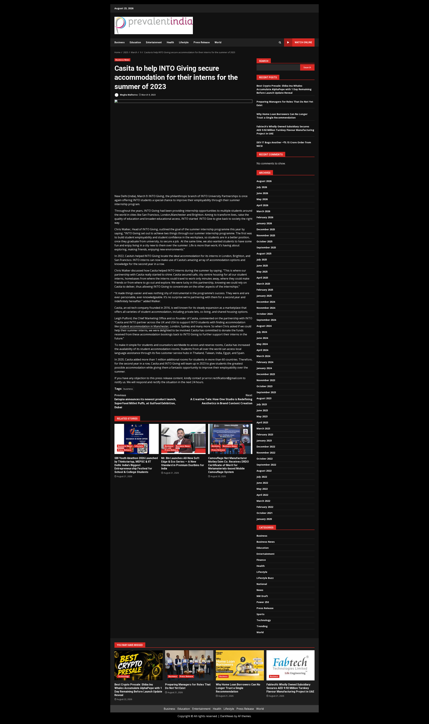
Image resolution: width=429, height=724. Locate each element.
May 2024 (262, 344)
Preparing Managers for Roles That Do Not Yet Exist (189, 665)
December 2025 (266, 229)
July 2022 (262, 476)
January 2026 (264, 223)
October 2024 (264, 313)
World (218, 42)
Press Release (202, 42)
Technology (264, 620)
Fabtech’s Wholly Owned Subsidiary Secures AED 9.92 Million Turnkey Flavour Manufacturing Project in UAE (285, 130)
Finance (261, 559)
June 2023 (262, 410)
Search (263, 61)
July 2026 (262, 187)
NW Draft (262, 596)
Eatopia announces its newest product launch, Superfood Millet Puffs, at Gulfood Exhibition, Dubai (145, 401)
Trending (262, 626)
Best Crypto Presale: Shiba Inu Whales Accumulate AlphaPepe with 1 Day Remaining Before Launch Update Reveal (284, 89)
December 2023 (266, 374)
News (260, 590)
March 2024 (263, 356)
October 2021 (264, 513)
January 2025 (264, 295)
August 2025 (264, 253)
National (262, 584)
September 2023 (266, 392)
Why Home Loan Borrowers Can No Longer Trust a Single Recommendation (240, 665)
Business (119, 42)
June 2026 (262, 193)
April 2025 (262, 277)
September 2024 (266, 319)
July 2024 (262, 332)
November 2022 (266, 452)
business (128, 388)
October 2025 (264, 241)
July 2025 (262, 259)
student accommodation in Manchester (144, 326)
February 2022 (265, 506)
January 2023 (264, 440)
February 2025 (265, 289)
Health (170, 42)
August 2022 (264, 470)
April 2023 (262, 422)
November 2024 (266, 307)
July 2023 (262, 404)
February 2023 (265, 434)
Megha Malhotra (128, 94)
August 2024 (264, 325)
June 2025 (262, 265)
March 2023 (263, 428)
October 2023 (264, 386)
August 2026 (264, 181)
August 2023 (264, 398)
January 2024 (264, 368)
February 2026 (265, 217)
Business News (122, 60)
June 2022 (262, 482)
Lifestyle (184, 42)
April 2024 (262, 350)
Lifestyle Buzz (265, 578)
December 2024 (266, 301)
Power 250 (263, 602)
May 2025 (262, 271)
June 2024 (262, 338)
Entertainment (154, 42)
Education (135, 42)
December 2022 (266, 446)
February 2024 (265, 362)
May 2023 (262, 416)
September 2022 (266, 464)
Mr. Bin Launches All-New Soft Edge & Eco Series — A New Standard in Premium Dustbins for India (183, 439)
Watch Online (303, 42)
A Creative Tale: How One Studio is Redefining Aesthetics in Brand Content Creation (221, 399)
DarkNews (226, 716)
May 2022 (262, 488)
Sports (260, 614)
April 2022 (262, 494)
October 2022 (264, 458)
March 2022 (263, 500)
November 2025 (266, 235)
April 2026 (262, 205)
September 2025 (266, 247)
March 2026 (263, 211)
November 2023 (266, 380)
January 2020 (264, 519)
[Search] (280, 42)
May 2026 (262, 199)
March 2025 (263, 283)
